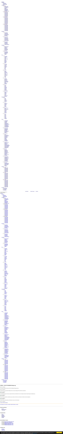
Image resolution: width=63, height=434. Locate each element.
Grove (5, 99)
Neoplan (6, 302)
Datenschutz (3, 429)
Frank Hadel (26, 191)
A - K (4, 45)
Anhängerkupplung (7, 124)
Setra (5, 114)
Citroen (5, 65)
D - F (3, 133)
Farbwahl (6, 139)
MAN (5, 108)
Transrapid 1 (6, 42)
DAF (5, 98)
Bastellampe (6, 129)
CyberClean (6, 325)
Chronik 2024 (6, 13)
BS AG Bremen (6, 46)
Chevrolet (6, 256)
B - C (3, 127)
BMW (5, 60)
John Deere (6, 103)
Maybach (6, 79)
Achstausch (6, 121)
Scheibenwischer (7, 157)
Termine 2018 (6, 173)
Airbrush (6, 122)
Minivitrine (6, 342)
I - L (3, 102)
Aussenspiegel (6, 319)
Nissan (5, 277)
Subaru (5, 92)
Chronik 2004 (6, 220)
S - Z (3, 113)
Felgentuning (6, 140)
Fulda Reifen (6, 47)
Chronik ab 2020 (5, 11)
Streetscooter (6, 91)
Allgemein (4, 5)
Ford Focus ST (6, 38)
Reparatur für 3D (7, 154)
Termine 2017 (6, 174)
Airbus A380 (6, 33)
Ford (5, 68)
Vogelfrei (3, 417)
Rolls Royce (6, 90)
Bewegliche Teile (7, 323)
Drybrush (6, 137)
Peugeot (6, 279)
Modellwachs (6, 151)
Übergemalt (6, 160)
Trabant (5, 93)
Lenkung (6, 340)
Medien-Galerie (5, 4)
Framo (5, 69)
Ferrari (5, 67)
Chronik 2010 (6, 23)
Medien (5, 8)
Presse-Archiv (3, 430)
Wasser (5, 357)
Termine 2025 (6, 168)
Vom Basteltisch (6, 199)
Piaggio (5, 111)
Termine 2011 (6, 178)
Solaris (5, 115)
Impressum (4, 195)
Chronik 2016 (6, 19)
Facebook (37, 191)
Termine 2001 (6, 185)
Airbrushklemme (7, 123)
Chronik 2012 (6, 214)
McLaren (6, 80)
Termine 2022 (6, 170)
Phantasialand (6, 52)
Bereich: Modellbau (4, 409)
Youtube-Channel (32, 191)
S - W (4, 41)
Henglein (6, 48)
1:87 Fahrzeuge (5, 380)
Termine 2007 (6, 181)
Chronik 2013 (6, 21)
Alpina (5, 57)
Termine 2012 (6, 177)
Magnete (6, 149)
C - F (3, 63)
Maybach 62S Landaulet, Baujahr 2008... (9, 421)
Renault (5, 89)
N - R (4, 84)
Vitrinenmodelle (6, 164)
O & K (5, 110)
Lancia (5, 74)
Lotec (5, 76)
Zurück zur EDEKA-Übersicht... (4, 402)
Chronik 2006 (6, 26)
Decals (5, 134)
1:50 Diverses (4, 382)
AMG (5, 58)
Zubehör (6, 118)
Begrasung (6, 130)
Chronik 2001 (6, 222)
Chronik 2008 (6, 25)
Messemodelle (6, 201)
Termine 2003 (6, 184)
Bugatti (5, 254)
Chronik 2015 (6, 20)
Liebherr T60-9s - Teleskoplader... (8, 422)
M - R (4, 107)
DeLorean (6, 258)
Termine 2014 (6, 176)
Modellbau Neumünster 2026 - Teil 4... (9, 423)
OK (59, 432)
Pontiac (5, 88)
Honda (5, 70)
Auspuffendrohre (7, 126)
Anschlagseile (6, 317)
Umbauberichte (6, 161)
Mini (5, 82)
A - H (4, 97)
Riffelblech (6, 155)
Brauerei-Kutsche (7, 34)
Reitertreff (3, 415)
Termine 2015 (6, 175)
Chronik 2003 (6, 28)
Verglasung (6, 162)
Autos (2, 414)
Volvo (5, 117)
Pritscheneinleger (7, 152)
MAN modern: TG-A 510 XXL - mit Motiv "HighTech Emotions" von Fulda (9, 404)
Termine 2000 (6, 378)
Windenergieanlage (7, 44)
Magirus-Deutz (6, 300)
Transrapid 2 (6, 235)
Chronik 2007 (6, 218)
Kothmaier (6, 50)
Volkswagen (6, 95)
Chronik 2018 (6, 18)
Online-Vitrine (5, 3)
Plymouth (6, 87)
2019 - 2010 (4, 172)
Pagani (5, 86)
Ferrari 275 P (6, 37)
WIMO (5, 54)
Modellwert (6, 344)
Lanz (5, 298)
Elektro (5, 138)
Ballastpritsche (6, 321)
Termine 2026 (6, 167)
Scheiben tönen (6, 156)
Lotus (5, 77)
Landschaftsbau (6, 147)
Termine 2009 (6, 180)
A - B (3, 55)
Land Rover (6, 75)
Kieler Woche (6, 49)
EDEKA (6, 239)
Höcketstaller (6, 241)
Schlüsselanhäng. (7, 158)
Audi (5, 59)
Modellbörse (6, 10)
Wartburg (6, 96)
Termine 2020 (6, 171)
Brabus (5, 61)
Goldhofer (6, 100)
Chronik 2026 (6, 12)
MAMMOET (6, 51)
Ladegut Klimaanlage (7, 145)
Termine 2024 (6, 361)
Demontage (6, 136)
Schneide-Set (6, 159)
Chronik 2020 (6, 16)
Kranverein (6, 7)
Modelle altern (6, 150)
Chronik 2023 (6, 14)
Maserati (6, 78)
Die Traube (6, 35)
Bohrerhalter (6, 131)
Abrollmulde (6, 32)
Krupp (5, 105)
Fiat (5, 260)
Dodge (5, 66)
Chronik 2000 (6, 30)
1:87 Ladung (4, 189)
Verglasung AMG (7, 163)
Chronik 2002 (6, 29)
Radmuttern (6, 153)
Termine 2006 (6, 182)
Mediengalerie (3, 416)
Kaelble (5, 296)
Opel (5, 85)
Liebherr (6, 106)
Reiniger (6, 346)
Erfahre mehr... (35, 433)
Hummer (6, 264)
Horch (5, 71)
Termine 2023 (6, 169)
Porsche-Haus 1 (6, 39)
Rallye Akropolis (7, 40)
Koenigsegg (6, 72)
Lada (5, 73)
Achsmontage (6, 120)
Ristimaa (6, 53)
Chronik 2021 (6, 15)
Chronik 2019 (6, 17)
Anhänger (6, 56)
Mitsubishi (6, 275)
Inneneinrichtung (7, 142)
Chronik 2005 (6, 27)
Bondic (5, 132)
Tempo (5, 116)
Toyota (5, 94)
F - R (3, 36)
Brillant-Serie (6, 9)
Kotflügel (6, 336)
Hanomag (6, 101)
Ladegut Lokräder (7, 338)
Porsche (5, 281)
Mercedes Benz (6, 81)
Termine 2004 (6, 183)
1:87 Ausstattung (5, 188)
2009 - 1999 (4, 179)
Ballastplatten (6, 128)
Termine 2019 (6, 365)
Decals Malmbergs (7, 135)
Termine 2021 (6, 363)
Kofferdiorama (6, 143)
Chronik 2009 (6, 24)
